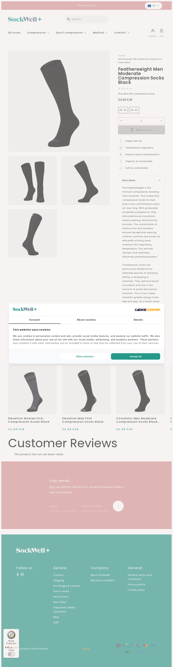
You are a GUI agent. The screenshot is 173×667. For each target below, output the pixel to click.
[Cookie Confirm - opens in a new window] (147, 309)
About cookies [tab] (86, 319)
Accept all (135, 356)
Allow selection (85, 356)
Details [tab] (138, 319)
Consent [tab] (34, 319)
